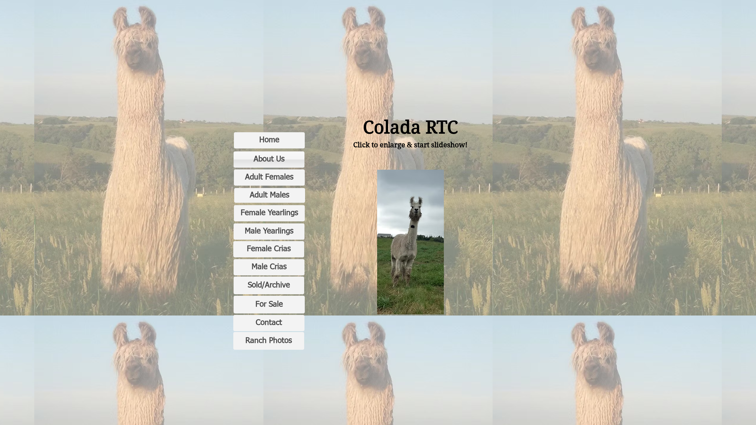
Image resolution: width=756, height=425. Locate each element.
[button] (410, 242)
